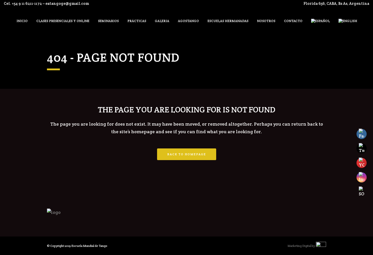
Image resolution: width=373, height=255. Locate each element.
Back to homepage (186, 154)
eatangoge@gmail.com (67, 3)
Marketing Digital (299, 246)
